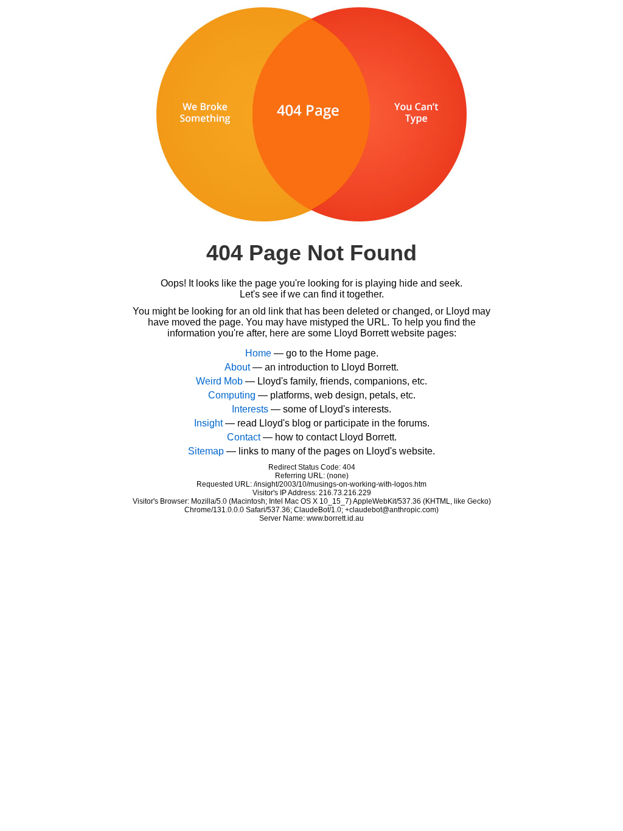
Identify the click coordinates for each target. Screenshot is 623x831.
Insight (208, 423)
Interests (250, 409)
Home (258, 353)
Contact (243, 437)
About (237, 367)
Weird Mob (219, 381)
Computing (232, 395)
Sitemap (206, 451)
